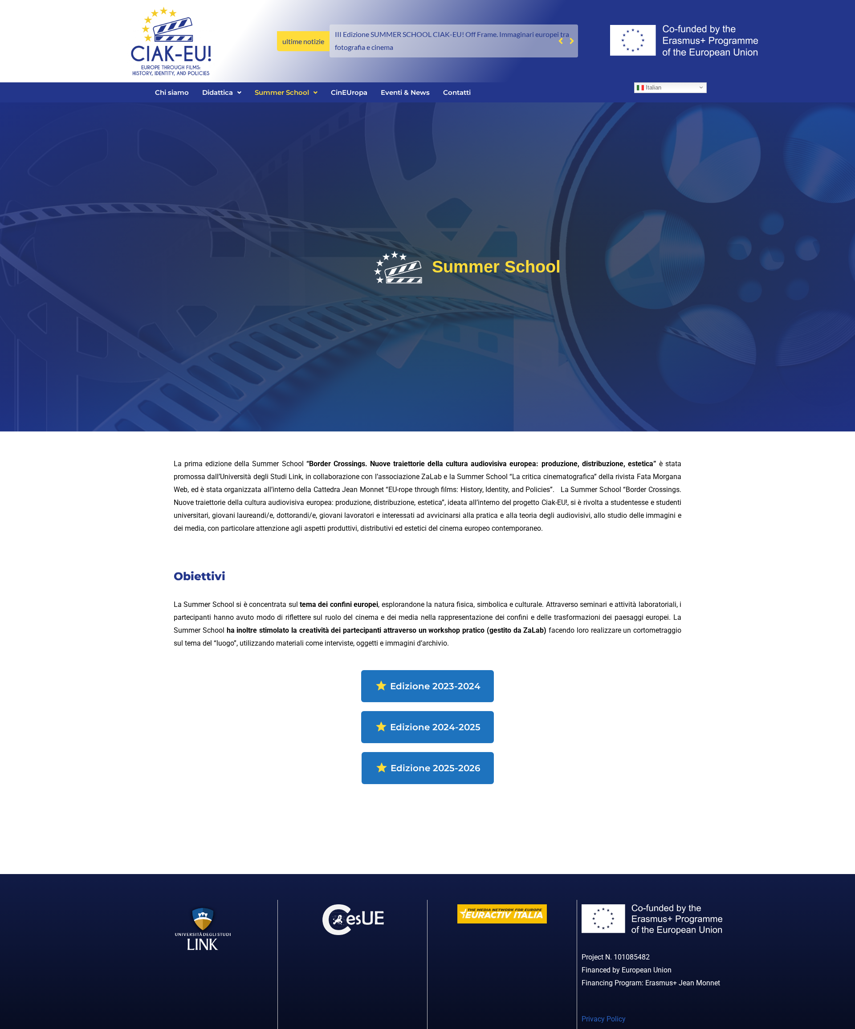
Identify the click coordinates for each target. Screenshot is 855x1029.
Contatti (457, 92)
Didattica (217, 92)
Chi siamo (172, 92)
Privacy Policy (604, 1019)
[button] (572, 41)
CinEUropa (349, 92)
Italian (652, 87)
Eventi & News (405, 92)
